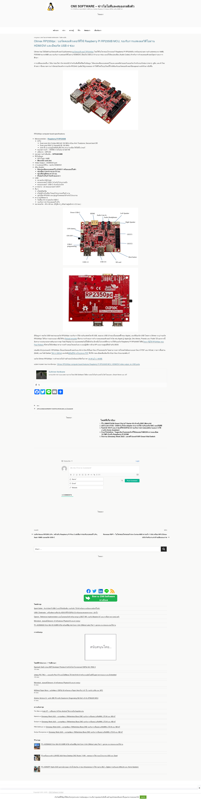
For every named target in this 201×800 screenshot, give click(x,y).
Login (137, 461)
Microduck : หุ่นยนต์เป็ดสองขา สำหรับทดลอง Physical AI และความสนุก (57, 621)
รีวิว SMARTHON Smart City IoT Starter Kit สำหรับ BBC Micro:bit (126, 423)
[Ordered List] (82, 474)
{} (96, 474)
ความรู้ (71, 30)
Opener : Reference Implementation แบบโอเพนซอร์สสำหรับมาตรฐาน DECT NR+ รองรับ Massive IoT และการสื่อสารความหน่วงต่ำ (76, 617)
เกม (65, 409)
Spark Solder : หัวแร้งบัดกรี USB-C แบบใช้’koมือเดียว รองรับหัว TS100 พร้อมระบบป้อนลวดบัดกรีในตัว (67, 608)
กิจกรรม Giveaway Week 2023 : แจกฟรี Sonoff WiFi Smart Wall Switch (128, 436)
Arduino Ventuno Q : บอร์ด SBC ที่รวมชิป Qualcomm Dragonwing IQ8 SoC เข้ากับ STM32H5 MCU (66, 698)
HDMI (42, 409)
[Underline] (76, 474)
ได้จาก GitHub (56, 353)
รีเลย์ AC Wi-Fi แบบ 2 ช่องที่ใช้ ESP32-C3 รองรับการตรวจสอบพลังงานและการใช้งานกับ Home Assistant (131, 429)
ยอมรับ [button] (143, 797)
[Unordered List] (85, 474)
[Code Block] (91, 474)
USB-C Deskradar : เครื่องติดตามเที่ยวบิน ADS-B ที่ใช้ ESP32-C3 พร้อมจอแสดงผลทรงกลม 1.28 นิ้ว (66, 612)
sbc (63, 409)
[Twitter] (39, 385)
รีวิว (79, 30)
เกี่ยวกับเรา (97, 30)
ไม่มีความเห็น (62, 37)
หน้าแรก (55, 30)
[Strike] (79, 474)
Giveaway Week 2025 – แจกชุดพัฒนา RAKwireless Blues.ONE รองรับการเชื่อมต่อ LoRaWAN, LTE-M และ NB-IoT (78, 716)
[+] (99, 474)
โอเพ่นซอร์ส (70, 409)
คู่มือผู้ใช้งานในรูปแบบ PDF (78, 353)
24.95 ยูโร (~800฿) (95, 358)
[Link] (94, 474)
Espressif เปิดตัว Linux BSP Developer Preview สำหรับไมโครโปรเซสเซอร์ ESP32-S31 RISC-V (65, 667)
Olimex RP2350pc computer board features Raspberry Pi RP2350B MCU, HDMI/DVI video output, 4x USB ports (98, 364)
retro (55, 409)
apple (39, 409)
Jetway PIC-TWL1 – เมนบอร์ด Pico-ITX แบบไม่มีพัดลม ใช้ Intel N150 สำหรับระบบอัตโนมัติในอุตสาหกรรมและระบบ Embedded (75, 675)
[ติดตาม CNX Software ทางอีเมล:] (100, 598)
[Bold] (70, 474)
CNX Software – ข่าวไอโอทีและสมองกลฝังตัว (102, 6)
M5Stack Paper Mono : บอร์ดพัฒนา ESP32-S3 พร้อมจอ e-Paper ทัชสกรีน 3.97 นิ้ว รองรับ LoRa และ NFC (68, 690)
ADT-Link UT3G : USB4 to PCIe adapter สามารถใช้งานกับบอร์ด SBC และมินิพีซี (131, 425)
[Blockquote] (88, 474)
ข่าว (63, 30)
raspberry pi (48, 409)
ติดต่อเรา (87, 30)
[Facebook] (36, 385)
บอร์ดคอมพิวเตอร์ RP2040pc (83, 51)
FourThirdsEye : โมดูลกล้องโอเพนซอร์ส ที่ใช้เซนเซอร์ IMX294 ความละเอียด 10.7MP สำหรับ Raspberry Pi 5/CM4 (129, 433)
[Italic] (73, 474)
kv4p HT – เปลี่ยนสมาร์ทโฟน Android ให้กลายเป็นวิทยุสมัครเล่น (63, 711)
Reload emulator (71, 338)
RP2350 (59, 409)
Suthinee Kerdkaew (52, 37)
